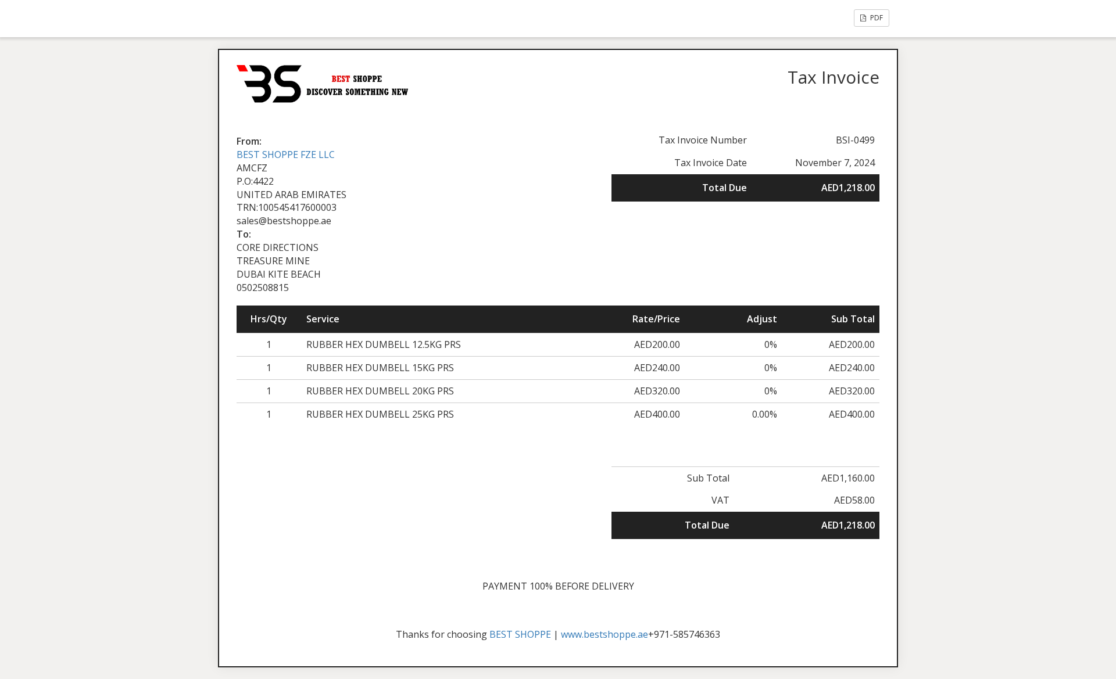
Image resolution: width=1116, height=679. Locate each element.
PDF (875, 18)
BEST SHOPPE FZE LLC (286, 154)
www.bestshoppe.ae (604, 634)
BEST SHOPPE (520, 634)
